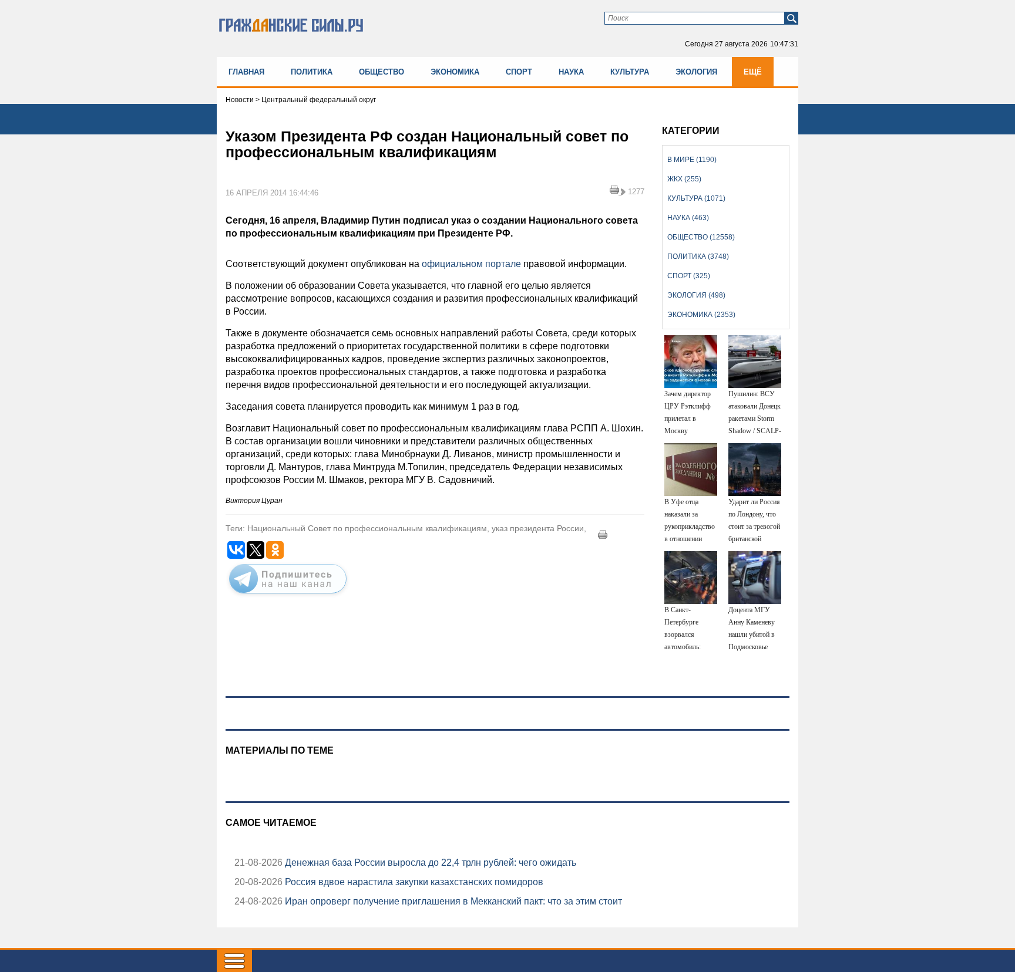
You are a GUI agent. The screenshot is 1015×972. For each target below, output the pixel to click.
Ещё (753, 72)
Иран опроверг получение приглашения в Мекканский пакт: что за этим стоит (452, 901)
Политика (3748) (698, 256)
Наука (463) (688, 218)
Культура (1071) (696, 198)
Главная (246, 72)
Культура (629, 72)
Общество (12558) (701, 237)
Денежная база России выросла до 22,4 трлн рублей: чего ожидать (429, 863)
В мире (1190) (692, 160)
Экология (696, 72)
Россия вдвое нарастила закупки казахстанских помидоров (413, 882)
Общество (381, 72)
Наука (571, 72)
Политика (311, 72)
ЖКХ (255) (684, 179)
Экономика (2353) (701, 314)
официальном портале (472, 264)
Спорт (519, 72)
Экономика (455, 72)
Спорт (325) (688, 276)
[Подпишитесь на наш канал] (288, 596)
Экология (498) (696, 295)
